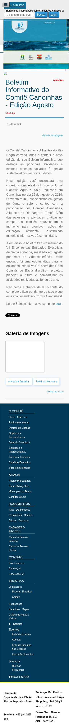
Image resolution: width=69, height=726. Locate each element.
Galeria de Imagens (52, 135)
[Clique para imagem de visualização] (34, 36)
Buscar (41, 14)
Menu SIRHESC (15, 5)
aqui (59, 303)
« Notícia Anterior (19, 381)
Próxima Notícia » (46, 381)
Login (53, 14)
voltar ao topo (55, 391)
